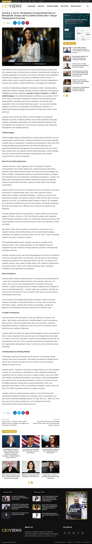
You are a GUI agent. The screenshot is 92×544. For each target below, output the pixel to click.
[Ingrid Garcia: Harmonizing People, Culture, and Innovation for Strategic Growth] (67, 82)
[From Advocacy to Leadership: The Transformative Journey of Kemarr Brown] (31, 441)
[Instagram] (87, 1)
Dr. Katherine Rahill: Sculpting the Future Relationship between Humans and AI (50, 451)
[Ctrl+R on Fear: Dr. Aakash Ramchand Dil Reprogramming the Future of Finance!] (67, 66)
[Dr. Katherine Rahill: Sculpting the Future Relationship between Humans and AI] (50, 441)
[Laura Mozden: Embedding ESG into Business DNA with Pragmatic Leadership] (67, 89)
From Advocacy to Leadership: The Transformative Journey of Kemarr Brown (30, 451)
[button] (88, 6)
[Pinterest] (89, 1)
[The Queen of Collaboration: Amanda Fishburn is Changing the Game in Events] (6, 499)
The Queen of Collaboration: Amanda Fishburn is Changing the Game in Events (20, 498)
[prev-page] (29, 482)
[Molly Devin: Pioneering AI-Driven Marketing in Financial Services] (31, 467)
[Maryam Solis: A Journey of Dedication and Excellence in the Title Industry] (50, 467)
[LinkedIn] (81, 1)
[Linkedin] (15, 23)
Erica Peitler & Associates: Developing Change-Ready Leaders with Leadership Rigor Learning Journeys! (46, 423)
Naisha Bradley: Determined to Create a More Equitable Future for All (50, 515)
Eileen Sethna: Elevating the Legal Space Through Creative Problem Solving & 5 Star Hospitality (11, 476)
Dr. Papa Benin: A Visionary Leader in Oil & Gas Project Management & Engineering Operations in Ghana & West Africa (20, 506)
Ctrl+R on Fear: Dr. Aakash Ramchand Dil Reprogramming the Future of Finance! (80, 65)
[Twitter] (83, 1)
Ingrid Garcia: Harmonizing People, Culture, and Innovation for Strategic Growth (80, 81)
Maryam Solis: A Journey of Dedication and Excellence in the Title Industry (50, 476)
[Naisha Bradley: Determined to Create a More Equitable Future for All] (37, 516)
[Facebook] (85, 1)
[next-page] (32, 482)
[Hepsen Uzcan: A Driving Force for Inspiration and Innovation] (6, 515)
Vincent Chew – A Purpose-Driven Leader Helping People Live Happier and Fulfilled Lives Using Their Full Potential (15, 423)
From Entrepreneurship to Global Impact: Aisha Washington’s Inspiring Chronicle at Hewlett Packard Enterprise (50, 498)
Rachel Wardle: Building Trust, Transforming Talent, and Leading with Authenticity (80, 58)
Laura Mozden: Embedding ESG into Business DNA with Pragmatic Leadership (80, 89)
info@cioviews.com (50, 536)
